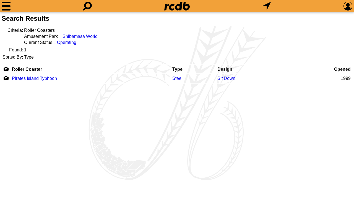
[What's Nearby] (266, 6)
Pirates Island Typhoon (34, 78)
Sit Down (226, 78)
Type (177, 69)
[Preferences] (347, 6)
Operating (66, 42)
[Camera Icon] (6, 78)
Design (224, 69)
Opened (342, 69)
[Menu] (6, 6)
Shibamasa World (80, 36)
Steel (177, 78)
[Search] (87, 6)
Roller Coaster (27, 69)
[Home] (177, 6)
